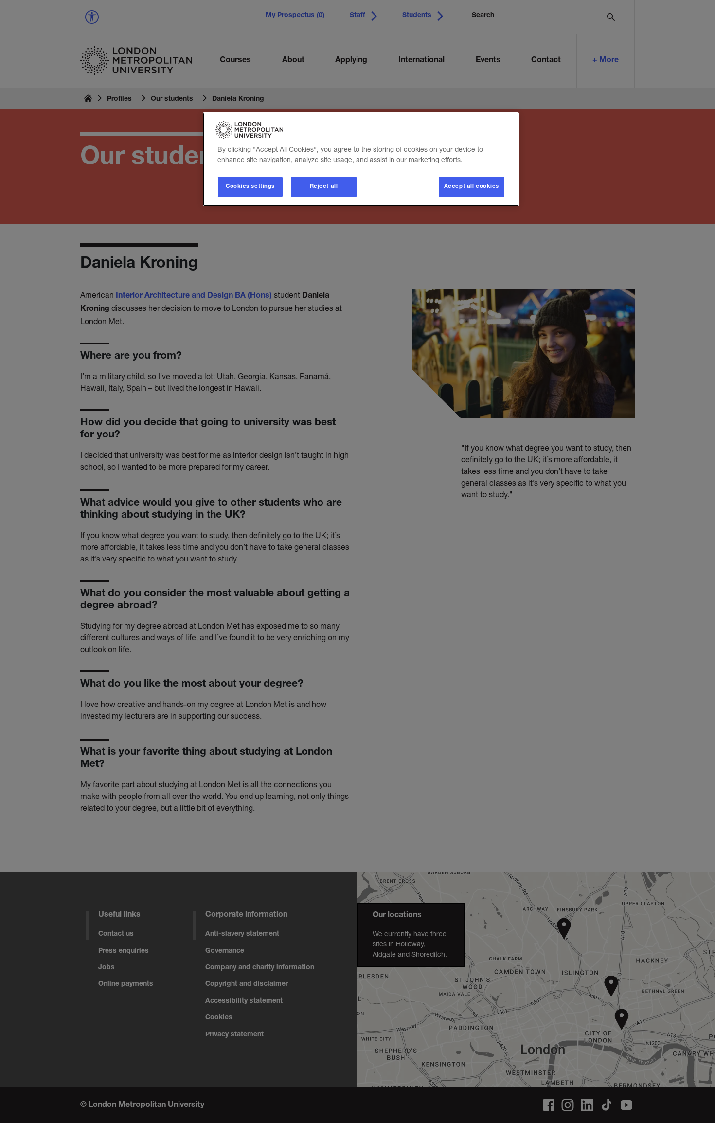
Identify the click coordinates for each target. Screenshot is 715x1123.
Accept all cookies (471, 186)
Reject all (324, 186)
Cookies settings (250, 186)
